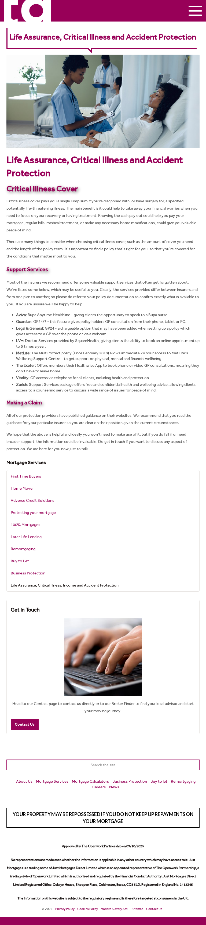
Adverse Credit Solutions (32, 500)
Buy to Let (20, 561)
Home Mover (22, 488)
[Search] (194, 765)
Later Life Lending (26, 536)
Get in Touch (25, 610)
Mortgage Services (26, 462)
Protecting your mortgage (33, 512)
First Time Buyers (26, 476)
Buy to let (158, 781)
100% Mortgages (25, 524)
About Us (24, 781)
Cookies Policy (87, 909)
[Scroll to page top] (103, 921)
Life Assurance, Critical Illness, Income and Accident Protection (65, 585)
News (114, 787)
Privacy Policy (65, 909)
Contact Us (25, 724)
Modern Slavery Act (114, 909)
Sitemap (138, 909)
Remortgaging (23, 548)
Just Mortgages (28, 11)
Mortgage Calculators (90, 781)
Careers (99, 787)
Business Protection (28, 573)
